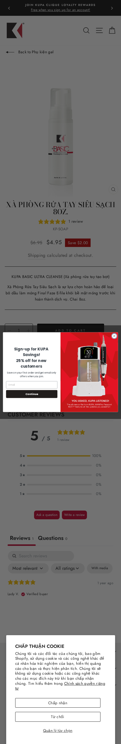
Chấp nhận (57, 703)
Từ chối (57, 716)
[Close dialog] (114, 335)
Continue (31, 394)
